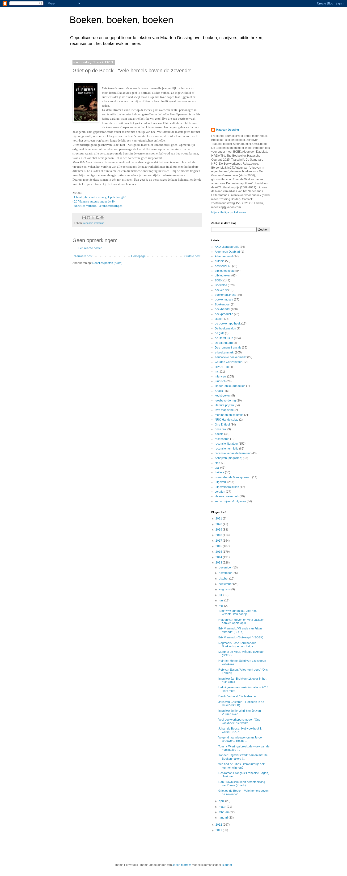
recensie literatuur (93, 223)
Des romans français (228, 347)
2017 (219, 540)
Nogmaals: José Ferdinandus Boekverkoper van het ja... (237, 644)
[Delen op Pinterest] (102, 217)
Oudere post (192, 256)
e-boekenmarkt (224, 352)
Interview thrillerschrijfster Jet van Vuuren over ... (239, 712)
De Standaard (224, 343)
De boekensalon (225, 328)
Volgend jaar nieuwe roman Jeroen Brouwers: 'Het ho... (240, 739)
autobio (219, 261)
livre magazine (224, 410)
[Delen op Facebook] (97, 217)
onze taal (221, 429)
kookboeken (223, 395)
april (222, 801)
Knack (219, 391)
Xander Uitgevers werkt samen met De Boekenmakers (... (243, 757)
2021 (219, 518)
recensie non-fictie (226, 448)
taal (217, 467)
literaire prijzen (224, 405)
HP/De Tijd (222, 367)
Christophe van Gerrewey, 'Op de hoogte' (100, 197)
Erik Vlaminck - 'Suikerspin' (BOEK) (240, 637)
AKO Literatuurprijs (227, 246)
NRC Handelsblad (226, 419)
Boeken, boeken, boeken (121, 20)
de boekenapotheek (228, 323)
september (226, 584)
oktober (224, 578)
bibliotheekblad (225, 270)
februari (224, 812)
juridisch (220, 381)
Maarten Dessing (227, 129)
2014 (219, 557)
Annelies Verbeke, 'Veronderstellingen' (98, 205)
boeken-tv (221, 290)
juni (221, 600)
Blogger (227, 865)
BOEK (219, 280)
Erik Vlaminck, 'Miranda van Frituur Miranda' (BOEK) (240, 630)
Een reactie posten (90, 248)
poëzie (219, 434)
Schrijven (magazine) (228, 458)
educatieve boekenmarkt (230, 357)
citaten (219, 318)
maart (223, 806)
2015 (219, 551)
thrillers (219, 472)
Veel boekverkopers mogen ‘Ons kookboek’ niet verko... (239, 721)
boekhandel (222, 309)
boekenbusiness (225, 294)
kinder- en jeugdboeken (230, 386)
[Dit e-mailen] (84, 217)
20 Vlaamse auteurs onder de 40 (94, 201)
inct (217, 371)
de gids (219, 333)
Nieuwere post (83, 256)
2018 (219, 535)
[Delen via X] (93, 217)
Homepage (138, 256)
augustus (225, 589)
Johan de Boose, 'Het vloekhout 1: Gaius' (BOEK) (240, 730)
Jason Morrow (181, 865)
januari (224, 817)
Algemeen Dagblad (227, 251)
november (226, 573)
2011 (219, 830)
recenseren (222, 439)
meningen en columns (229, 415)
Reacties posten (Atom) (107, 263)
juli (221, 595)
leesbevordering (225, 400)
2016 (219, 546)
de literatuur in (224, 338)
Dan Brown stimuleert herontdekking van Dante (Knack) (241, 783)
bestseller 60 (223, 266)
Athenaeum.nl (224, 256)
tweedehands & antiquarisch (233, 477)
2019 (219, 529)
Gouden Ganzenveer (228, 362)
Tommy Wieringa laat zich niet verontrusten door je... (237, 612)
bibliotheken (223, 275)
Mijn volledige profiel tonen (228, 212)
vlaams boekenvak (227, 496)
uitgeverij (221, 482)
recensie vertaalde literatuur (233, 453)
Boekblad (221, 285)
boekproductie (224, 314)
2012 (219, 824)
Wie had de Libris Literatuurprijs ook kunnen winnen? (241, 765)
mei (221, 606)
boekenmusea (224, 299)
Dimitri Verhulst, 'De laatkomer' (237, 696)
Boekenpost (222, 304)
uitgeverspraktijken (227, 487)
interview (220, 376)
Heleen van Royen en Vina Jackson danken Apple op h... (241, 621)
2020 (219, 524)
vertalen (220, 491)
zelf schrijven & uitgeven (230, 501)
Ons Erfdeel (222, 424)
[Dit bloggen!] (88, 217)
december (226, 567)
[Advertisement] (240, 90)
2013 (219, 562)
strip (217, 463)
